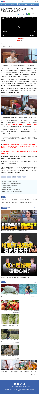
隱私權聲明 (19, 386)
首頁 (2, 4)
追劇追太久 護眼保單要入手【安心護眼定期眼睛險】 (12, 189)
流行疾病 (27, 4)
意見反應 (28, 386)
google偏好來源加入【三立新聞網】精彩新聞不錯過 (11, 183)
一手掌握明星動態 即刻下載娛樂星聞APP (9, 185)
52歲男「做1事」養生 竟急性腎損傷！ (10, 202)
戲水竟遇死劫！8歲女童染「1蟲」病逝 (28, 199)
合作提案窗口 (23, 386)
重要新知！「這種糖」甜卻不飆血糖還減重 (11, 199)
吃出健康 (20, 4)
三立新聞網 (11, 386)
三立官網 (15, 386)
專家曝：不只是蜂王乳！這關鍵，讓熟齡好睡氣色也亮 (12, 191)
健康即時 (7, 4)
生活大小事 (14, 4)
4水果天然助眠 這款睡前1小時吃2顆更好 (10, 181)
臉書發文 (21, 120)
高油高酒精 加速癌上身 (7, 187)
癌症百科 (33, 4)
